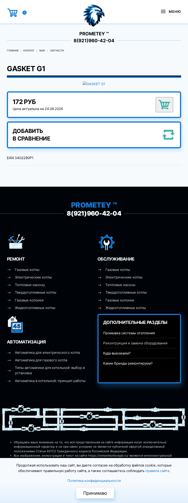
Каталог (28, 50)
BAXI (42, 50)
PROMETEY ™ (94, 34)
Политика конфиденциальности (94, 480)
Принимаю (95, 493)
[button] (171, 11)
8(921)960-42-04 (94, 40)
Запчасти (57, 50)
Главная (12, 50)
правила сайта (157, 471)
